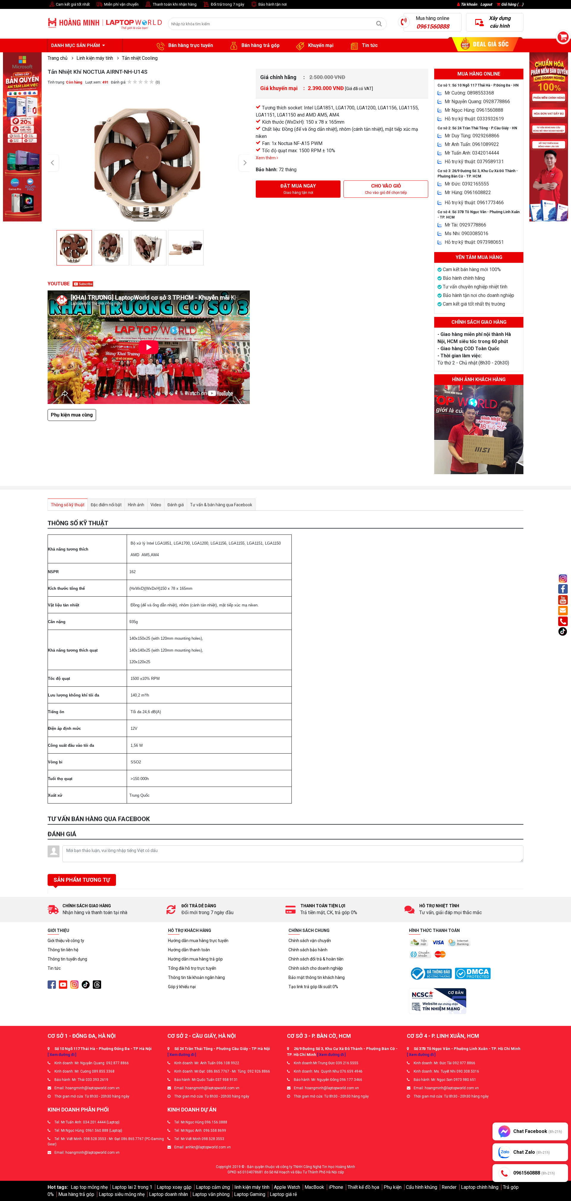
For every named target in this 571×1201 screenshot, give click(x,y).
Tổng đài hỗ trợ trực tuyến (192, 968)
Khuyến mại (320, 45)
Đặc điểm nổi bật (106, 504)
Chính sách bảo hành (307, 949)
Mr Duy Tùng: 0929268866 (472, 136)
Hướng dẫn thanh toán (189, 949)
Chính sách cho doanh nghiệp (315, 968)
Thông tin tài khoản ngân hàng (196, 977)
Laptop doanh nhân (168, 1194)
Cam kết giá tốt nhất (72, 4)
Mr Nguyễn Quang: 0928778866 (477, 101)
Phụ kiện (392, 1187)
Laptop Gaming (249, 1194)
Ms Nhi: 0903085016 (466, 233)
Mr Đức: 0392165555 (467, 184)
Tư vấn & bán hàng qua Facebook (221, 504)
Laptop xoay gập (174, 1187)
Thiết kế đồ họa (363, 1187)
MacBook (314, 1187)
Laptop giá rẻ (283, 1194)
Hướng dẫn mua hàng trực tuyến (198, 940)
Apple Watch (287, 1187)
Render (449, 1187)
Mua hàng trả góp (76, 1194)
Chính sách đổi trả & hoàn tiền (315, 959)
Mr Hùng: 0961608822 (468, 192)
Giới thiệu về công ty (66, 940)
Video (155, 504)
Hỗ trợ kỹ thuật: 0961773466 (474, 202)
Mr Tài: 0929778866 (465, 225)
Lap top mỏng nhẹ (89, 1187)
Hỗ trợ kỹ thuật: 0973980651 (474, 242)
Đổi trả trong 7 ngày (227, 4)
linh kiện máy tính (251, 1187)
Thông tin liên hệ (63, 949)
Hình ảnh (136, 504)
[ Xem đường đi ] (62, 1054)
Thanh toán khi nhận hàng (174, 4)
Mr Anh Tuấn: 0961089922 (472, 144)
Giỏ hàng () (511, 4)
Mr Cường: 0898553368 (469, 93)
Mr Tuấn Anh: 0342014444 (472, 153)
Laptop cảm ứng (213, 1187)
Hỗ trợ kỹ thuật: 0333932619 (474, 119)
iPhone (336, 1187)
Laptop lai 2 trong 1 (132, 1187)
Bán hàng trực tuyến (190, 45)
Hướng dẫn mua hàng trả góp (195, 959)
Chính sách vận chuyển (309, 940)
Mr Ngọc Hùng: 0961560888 (474, 110)
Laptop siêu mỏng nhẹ (122, 1194)
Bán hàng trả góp (260, 45)
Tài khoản (469, 4)
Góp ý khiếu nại (182, 986)
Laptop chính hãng (479, 1187)
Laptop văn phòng (211, 1194)
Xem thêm (266, 157)
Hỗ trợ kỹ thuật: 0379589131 (474, 161)
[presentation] (54, 163)
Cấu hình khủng (421, 1187)
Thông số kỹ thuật (67, 504)
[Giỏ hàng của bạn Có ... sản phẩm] (563, 37)
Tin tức (369, 45)
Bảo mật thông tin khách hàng (316, 977)
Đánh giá (175, 504)
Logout (486, 4)
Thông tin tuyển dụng (67, 959)
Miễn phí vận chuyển (121, 4)
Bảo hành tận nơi (272, 4)
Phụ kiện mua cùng (72, 415)
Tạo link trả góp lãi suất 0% (313, 986)
